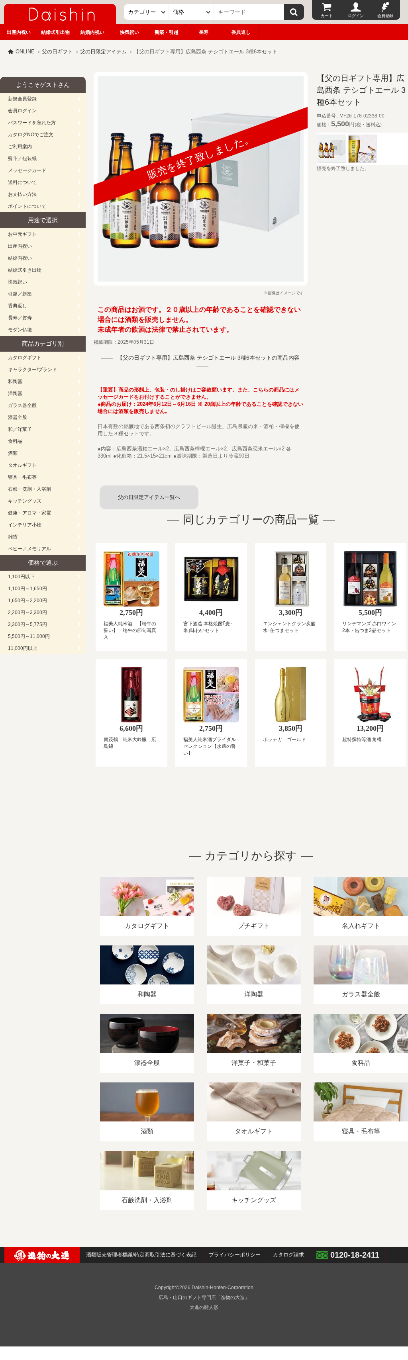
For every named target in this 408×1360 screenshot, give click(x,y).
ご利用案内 (20, 146)
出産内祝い (19, 32)
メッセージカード (27, 170)
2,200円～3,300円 (27, 612)
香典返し (241, 32)
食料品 (15, 441)
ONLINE (25, 52)
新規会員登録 (22, 99)
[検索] (294, 12)
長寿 (203, 32)
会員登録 (385, 16)
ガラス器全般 (22, 405)
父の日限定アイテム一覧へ (149, 497)
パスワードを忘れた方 (32, 122)
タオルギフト (22, 465)
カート (327, 16)
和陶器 (15, 381)
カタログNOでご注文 (30, 134)
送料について (22, 182)
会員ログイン (22, 110)
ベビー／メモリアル (29, 549)
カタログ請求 (288, 1255)
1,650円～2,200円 (27, 600)
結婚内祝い (92, 32)
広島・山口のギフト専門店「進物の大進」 (204, 1297)
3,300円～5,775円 (27, 624)
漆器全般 (17, 417)
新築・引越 (166, 32)
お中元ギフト (22, 234)
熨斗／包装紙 (22, 158)
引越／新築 (20, 294)
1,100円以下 (21, 576)
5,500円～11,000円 (29, 636)
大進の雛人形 (204, 1307)
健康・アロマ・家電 (29, 513)
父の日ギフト (57, 52)
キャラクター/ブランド (32, 369)
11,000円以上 (22, 648)
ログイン (356, 16)
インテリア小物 (24, 525)
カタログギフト (24, 357)
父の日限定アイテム (103, 52)
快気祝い (129, 32)
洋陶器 (15, 393)
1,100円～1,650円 (27, 588)
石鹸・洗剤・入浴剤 (29, 489)
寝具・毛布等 (22, 477)
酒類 (13, 453)
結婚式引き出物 (24, 270)
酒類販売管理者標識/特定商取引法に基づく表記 (141, 1255)
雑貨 (13, 537)
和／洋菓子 (20, 429)
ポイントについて (27, 206)
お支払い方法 (22, 194)
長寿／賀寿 (20, 318)
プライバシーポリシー (235, 1255)
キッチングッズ (24, 501)
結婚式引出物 (55, 32)
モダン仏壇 (20, 330)
